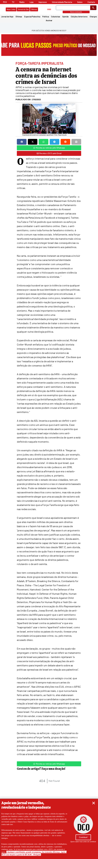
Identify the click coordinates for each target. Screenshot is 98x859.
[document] (49, 429)
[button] (93, 803)
